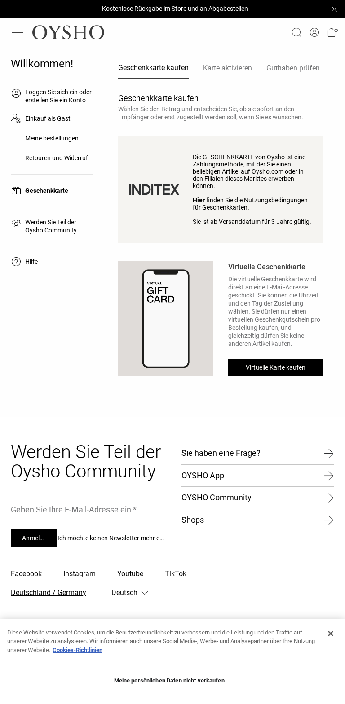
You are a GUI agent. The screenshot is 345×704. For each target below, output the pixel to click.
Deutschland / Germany (48, 592)
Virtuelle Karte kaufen (275, 367)
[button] (332, 32)
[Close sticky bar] (334, 9)
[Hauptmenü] (18, 32)
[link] (314, 32)
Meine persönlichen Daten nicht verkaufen (169, 680)
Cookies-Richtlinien (77, 650)
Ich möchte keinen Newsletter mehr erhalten (111, 538)
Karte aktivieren (227, 68)
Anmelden (36, 538)
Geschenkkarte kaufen (153, 67)
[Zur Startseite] (68, 32)
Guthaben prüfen (293, 68)
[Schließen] (331, 633)
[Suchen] (296, 32)
